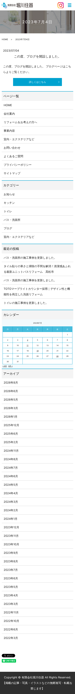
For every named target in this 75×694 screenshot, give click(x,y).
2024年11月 (11, 450)
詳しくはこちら (37, 81)
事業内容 (9, 130)
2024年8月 (11, 459)
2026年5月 (11, 399)
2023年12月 (11, 527)
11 (27, 345)
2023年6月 (11, 578)
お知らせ (9, 194)
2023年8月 (11, 561)
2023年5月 (11, 587)
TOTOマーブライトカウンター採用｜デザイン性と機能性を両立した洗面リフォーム (37, 291)
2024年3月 (11, 501)
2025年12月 (11, 425)
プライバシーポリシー (18, 164)
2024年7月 (11, 467)
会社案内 (9, 113)
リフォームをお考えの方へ (20, 122)
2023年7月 (11, 570)
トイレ (8, 211)
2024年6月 (11, 476)
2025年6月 (11, 433)
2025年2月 (11, 442)
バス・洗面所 (12, 219)
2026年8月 (11, 382)
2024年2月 (11, 510)
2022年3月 (11, 638)
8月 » (10, 366)
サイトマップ (12, 173)
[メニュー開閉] (69, 5)
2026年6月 (11, 391)
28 (57, 356)
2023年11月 (11, 535)
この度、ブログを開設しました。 (37, 56)
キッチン (9, 202)
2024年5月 (11, 484)
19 (38, 351)
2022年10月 (11, 621)
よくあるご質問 (13, 156)
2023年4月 (11, 595)
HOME (5, 39)
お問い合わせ (12, 147)
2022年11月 (11, 612)
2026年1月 (10, 416)
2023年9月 (11, 553)
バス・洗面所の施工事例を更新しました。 (30, 257)
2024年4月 (11, 493)
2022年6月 (11, 629)
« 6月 (5, 366)
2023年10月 (11, 544)
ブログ (8, 228)
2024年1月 (10, 518)
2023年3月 (11, 604)
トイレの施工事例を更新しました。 (26, 303)
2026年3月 (11, 408)
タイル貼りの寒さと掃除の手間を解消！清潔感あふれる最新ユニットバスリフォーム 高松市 (37, 268)
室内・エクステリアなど (19, 139)
